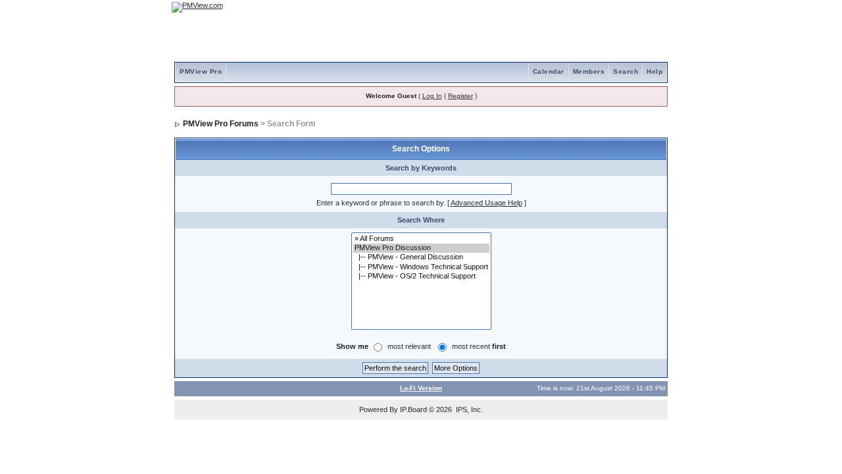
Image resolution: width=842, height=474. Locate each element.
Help (654, 71)
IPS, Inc (468, 409)
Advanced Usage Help (486, 203)
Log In (432, 95)
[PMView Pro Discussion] (421, 248)
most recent (479, 346)
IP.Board (413, 409)
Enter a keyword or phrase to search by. (380, 203)
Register (460, 95)
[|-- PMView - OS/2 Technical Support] (421, 276)
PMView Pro (201, 71)
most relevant (409, 346)
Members (589, 71)
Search (625, 71)
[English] (615, 7)
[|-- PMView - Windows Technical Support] (421, 267)
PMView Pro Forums (221, 123)
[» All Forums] (421, 239)
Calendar (548, 71)
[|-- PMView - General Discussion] (421, 257)
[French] (651, 7)
